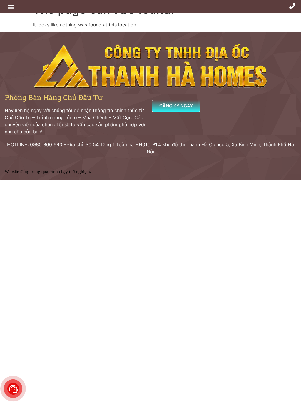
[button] (11, 6)
